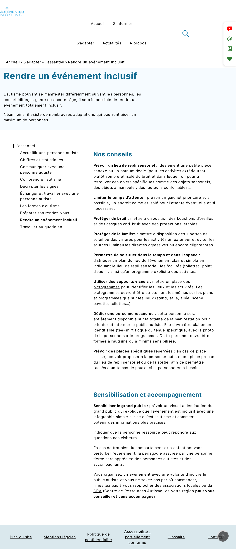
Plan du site (21, 537)
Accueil (13, 62)
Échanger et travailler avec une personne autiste (49, 196)
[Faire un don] (230, 59)
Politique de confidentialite (98, 537)
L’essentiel (54, 62)
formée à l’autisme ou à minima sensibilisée (134, 341)
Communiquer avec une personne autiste (42, 170)
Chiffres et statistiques (41, 160)
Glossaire (176, 537)
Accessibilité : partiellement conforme (137, 537)
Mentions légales (60, 537)
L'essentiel (25, 146)
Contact (215, 537)
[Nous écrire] (230, 39)
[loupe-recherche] (185, 33)
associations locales (181, 485)
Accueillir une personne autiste (49, 153)
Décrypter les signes (39, 186)
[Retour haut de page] (223, 536)
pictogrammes (106, 287)
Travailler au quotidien (41, 227)
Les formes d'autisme (40, 206)
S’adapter (32, 62)
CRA (97, 491)
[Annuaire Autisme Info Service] (230, 49)
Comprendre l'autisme (40, 179)
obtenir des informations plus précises (129, 422)
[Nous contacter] (230, 29)
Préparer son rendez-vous (44, 213)
